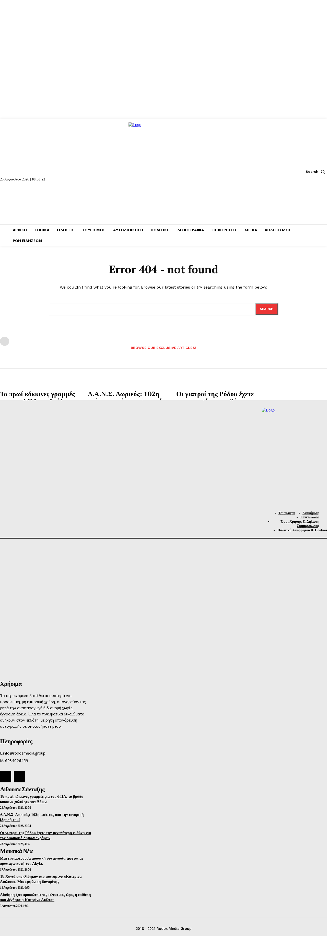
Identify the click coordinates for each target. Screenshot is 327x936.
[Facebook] (5, 776)
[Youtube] (19, 776)
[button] (316, 171)
